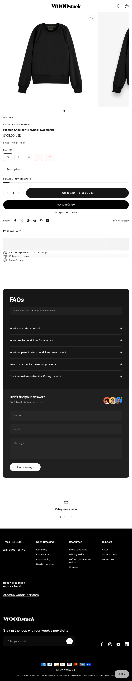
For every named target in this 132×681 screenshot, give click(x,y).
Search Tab (108, 559)
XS (7, 157)
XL (49, 157)
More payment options (66, 212)
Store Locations (78, 549)
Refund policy (22, 675)
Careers (73, 567)
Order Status (109, 554)
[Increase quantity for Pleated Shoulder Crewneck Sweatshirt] (19, 193)
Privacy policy (35, 675)
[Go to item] (64, 111)
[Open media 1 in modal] (91, 18)
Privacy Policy (77, 554)
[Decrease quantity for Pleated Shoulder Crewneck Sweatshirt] (7, 193)
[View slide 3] (68, 517)
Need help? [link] (123, 221)
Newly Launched (45, 564)
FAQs (30, 310)
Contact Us (42, 554)
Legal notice (110, 675)
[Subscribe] (69, 641)
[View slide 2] (64, 517)
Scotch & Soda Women (16, 124)
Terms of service (48, 675)
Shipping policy (63, 675)
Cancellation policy (96, 675)
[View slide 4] (72, 517)
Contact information (79, 675)
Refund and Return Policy (80, 561)
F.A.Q (105, 549)
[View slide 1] (60, 517)
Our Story (41, 549)
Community (43, 559)
